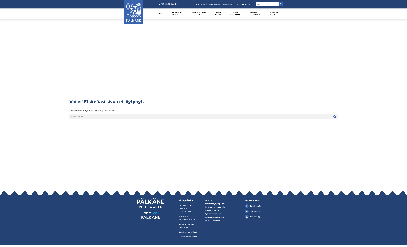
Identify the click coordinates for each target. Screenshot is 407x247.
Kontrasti (248, 4)
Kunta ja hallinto (274, 14)
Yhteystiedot (227, 4)
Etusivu (161, 14)
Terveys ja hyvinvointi (255, 14)
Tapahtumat (201, 4)
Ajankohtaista (214, 4)
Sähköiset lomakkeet (188, 232)
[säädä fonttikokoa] (237, 4)
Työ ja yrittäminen (235, 14)
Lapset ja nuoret (218, 14)
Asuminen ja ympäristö (176, 14)
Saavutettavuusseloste (189, 237)
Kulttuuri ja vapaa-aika (198, 14)
